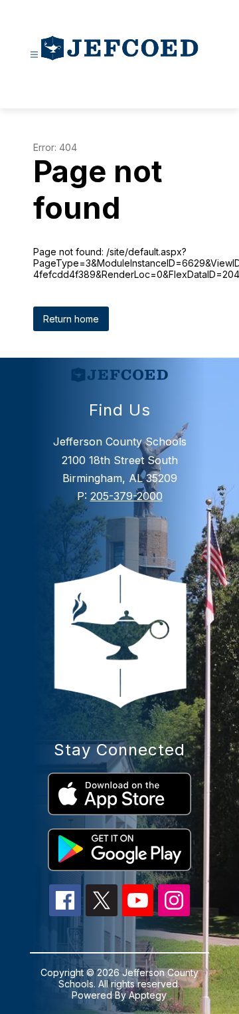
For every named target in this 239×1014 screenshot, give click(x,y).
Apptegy (148, 995)
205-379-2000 (126, 496)
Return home (71, 318)
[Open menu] (34, 55)
